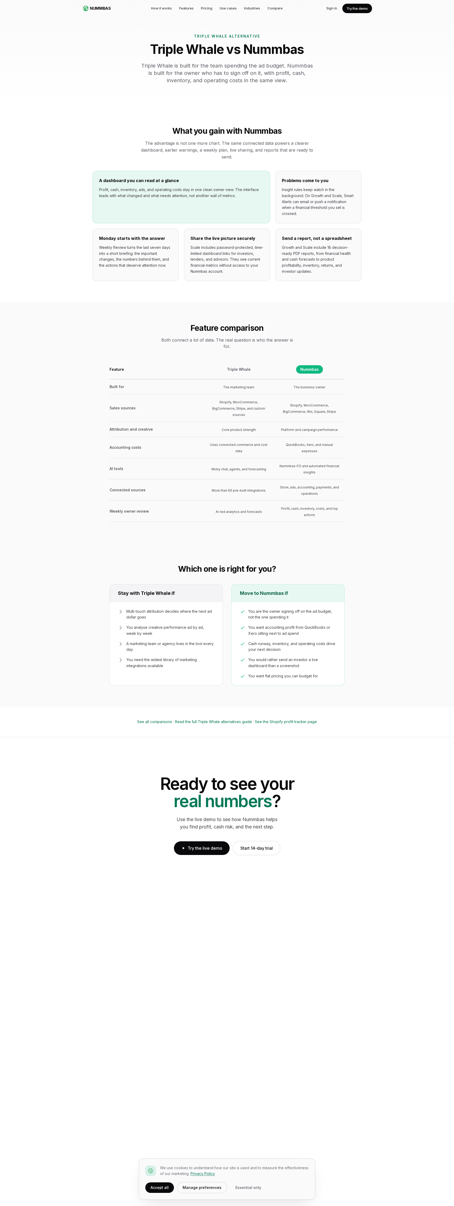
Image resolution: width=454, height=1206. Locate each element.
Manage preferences (202, 1187)
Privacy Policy (202, 1173)
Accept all (160, 1187)
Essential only (248, 1187)
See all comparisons (154, 721)
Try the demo (357, 8)
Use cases (228, 8)
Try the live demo (205, 848)
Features (186, 8)
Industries (252, 8)
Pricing (206, 8)
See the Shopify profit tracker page (286, 721)
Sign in (331, 8)
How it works (161, 8)
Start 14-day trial (256, 848)
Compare (275, 8)
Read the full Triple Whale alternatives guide (213, 721)
